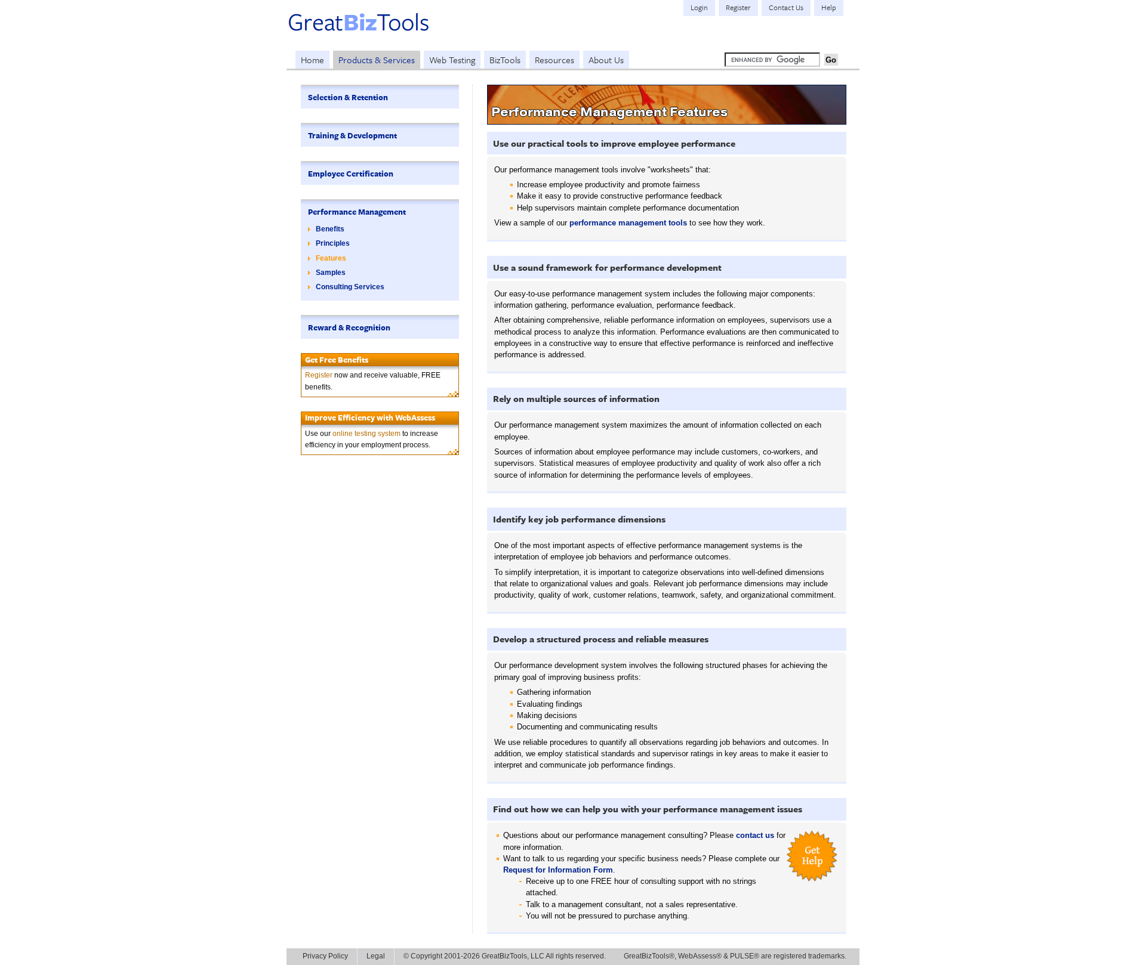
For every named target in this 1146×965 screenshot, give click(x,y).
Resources (554, 59)
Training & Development (352, 135)
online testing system (366, 433)
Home (312, 59)
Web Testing (452, 59)
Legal (375, 956)
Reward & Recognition (349, 327)
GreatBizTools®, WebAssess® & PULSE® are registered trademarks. (735, 956)
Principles (333, 243)
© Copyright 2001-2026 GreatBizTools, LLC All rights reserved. (504, 956)
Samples (331, 272)
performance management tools (628, 222)
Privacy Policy (325, 956)
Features (331, 258)
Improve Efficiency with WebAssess (370, 417)
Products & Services (376, 59)
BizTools (504, 59)
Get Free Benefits (336, 360)
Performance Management (357, 212)
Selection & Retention (348, 97)
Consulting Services (350, 286)
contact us (755, 835)
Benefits (330, 229)
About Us (606, 59)
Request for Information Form (558, 869)
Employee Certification (350, 174)
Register (318, 375)
